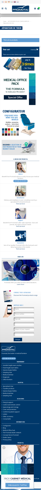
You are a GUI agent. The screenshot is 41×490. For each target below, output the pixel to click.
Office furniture (7, 379)
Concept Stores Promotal (11, 435)
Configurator (7, 426)
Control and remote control (11, 405)
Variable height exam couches (12, 365)
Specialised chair (8, 386)
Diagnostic (6, 377)
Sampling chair (7, 372)
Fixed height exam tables (10, 368)
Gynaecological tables (10, 370)
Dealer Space (7, 437)
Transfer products (8, 388)
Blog (4, 428)
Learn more (20, 284)
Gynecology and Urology (10, 407)
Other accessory (8, 416)
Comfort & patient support (11, 412)
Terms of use (35, 478)
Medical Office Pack (9, 430)
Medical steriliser (8, 375)
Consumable (7, 419)
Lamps (5, 414)
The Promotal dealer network (12, 433)
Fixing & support (8, 402)
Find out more (20, 204)
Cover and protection (9, 409)
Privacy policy (7, 440)
